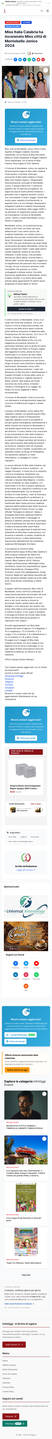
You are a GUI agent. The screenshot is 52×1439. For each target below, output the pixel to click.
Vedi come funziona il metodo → (19, 1304)
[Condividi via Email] (38, 59)
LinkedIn (9, 690)
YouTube (9, 684)
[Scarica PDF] (43, 59)
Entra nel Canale (27, 140)
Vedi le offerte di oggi (17, 1070)
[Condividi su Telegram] (34, 59)
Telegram (9, 682)
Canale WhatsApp (22, 1035)
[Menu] (47, 10)
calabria (23, 837)
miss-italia (12, 837)
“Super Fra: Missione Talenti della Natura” (24, 1263)
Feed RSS (6, 1382)
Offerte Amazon (9, 1365)
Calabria (26, 22)
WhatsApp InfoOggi (14, 676)
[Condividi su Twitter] (20, 59)
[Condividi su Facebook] (15, 59)
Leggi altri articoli (25, 870)
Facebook (9, 679)
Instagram (9, 687)
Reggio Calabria (13, 26)
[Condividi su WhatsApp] (29, 59)
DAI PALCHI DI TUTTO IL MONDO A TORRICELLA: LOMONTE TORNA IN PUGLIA (24, 1127)
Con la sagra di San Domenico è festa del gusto (23, 1219)
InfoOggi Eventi (12, 22)
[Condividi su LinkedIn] (24, 59)
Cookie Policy (8, 1391)
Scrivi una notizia (9, 1374)
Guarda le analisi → (26, 309)
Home (5, 1360)
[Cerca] (41, 10)
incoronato (35, 837)
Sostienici (6, 1378)
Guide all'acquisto (9, 1369)
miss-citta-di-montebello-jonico (20, 841)
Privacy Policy (8, 1387)
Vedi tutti (26, 1275)
